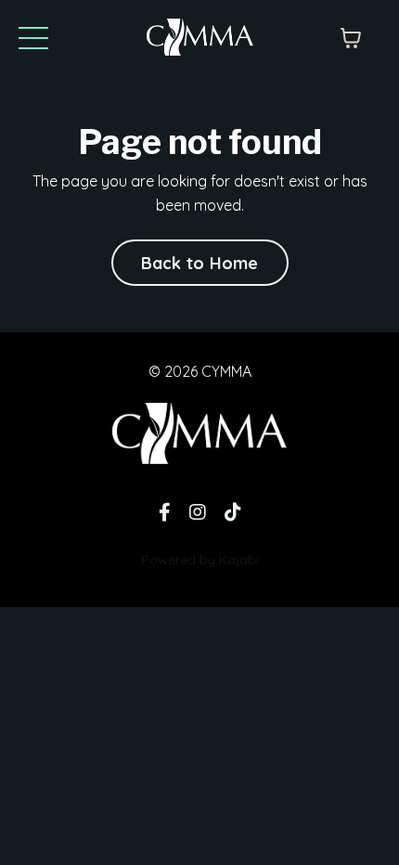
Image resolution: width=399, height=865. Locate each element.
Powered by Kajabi (200, 559)
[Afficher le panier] (351, 38)
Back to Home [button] (200, 263)
